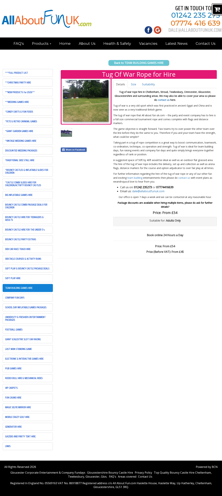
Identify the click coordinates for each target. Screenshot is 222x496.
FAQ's (19, 43)
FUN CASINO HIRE (13, 397)
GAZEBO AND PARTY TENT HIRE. (20, 436)
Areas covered (127, 476)
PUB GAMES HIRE (13, 368)
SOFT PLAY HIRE (12, 278)
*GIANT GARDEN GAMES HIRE (19, 131)
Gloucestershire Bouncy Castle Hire (110, 472)
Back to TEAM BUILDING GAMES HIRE (139, 63)
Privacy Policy (143, 472)
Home (65, 43)
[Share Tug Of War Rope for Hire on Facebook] (86, 149)
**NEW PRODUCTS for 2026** (20, 92)
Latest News (176, 43)
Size (133, 84)
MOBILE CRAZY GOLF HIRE (17, 417)
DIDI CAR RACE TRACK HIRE (18, 249)
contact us (164, 99)
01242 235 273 (195, 15)
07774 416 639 (195, 23)
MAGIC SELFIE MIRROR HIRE (18, 407)
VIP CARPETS (11, 388)
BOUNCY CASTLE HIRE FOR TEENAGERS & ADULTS (24, 218)
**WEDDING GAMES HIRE (17, 102)
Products (40, 43)
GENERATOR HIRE (13, 427)
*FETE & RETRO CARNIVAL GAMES (21, 121)
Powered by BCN (207, 467)
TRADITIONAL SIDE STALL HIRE (19, 160)
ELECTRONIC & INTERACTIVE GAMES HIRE (24, 359)
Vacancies (148, 43)
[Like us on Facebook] (148, 30)
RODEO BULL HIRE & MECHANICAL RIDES (24, 378)
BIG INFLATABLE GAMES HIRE (18, 195)
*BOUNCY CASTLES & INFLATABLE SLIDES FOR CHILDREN (26, 171)
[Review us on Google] (157, 30)
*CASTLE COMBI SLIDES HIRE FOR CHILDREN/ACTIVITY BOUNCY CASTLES (23, 183)
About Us (87, 43)
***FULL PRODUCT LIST (16, 73)
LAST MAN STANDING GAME (18, 349)
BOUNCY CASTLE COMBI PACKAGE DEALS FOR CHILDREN (26, 206)
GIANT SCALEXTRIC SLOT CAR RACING (23, 339)
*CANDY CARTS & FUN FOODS (19, 111)
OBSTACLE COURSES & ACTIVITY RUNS (23, 259)
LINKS (8, 446)
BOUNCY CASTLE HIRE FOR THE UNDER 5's (25, 229)
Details (120, 84)
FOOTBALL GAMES (14, 329)
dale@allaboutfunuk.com (148, 191)
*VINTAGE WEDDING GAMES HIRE (20, 141)
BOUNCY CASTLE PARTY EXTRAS (20, 239)
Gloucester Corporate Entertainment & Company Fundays (47, 472)
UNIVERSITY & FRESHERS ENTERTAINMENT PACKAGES (25, 318)
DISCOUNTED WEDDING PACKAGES (21, 150)
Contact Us (205, 43)
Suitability (148, 84)
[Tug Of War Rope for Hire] (86, 101)
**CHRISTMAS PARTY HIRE (18, 82)
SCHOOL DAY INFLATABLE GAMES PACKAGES (25, 307)
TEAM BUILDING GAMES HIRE (18, 288)
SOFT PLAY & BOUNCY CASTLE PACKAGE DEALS (27, 268)
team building (135, 177)
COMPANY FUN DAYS (14, 297)
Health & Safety (117, 43)
